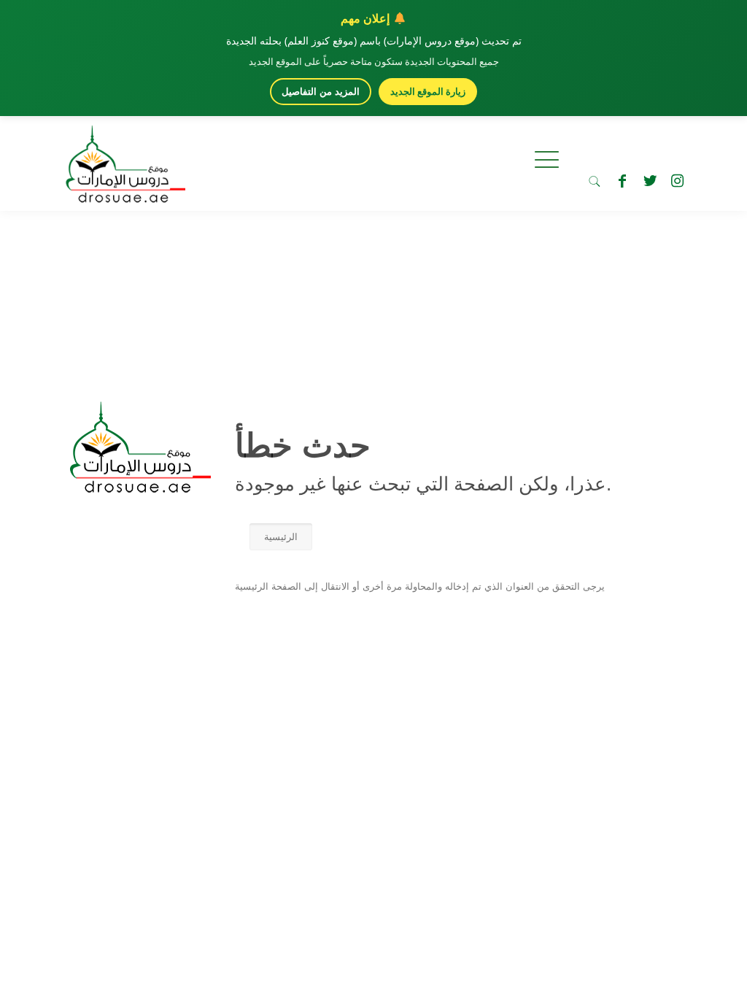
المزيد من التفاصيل (321, 91)
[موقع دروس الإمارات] (122, 160)
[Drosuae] (136, 485)
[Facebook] (622, 181)
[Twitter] (650, 181)
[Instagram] (677, 181)
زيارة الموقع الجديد (427, 91)
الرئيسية (281, 536)
